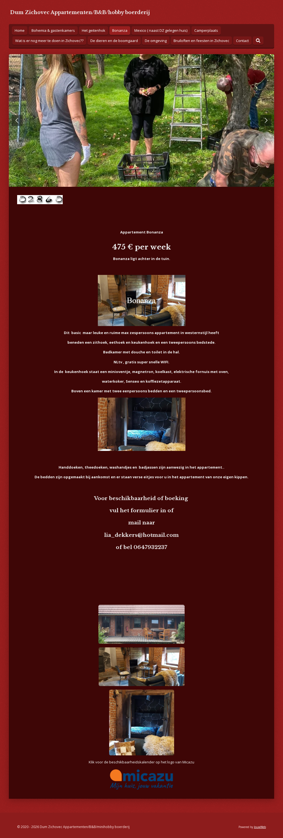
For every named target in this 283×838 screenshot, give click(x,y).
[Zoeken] (258, 40)
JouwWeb (260, 827)
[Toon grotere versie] (141, 624)
